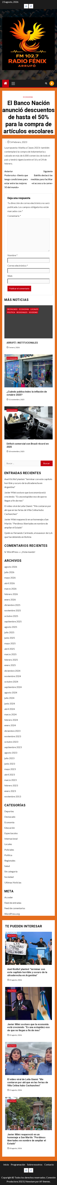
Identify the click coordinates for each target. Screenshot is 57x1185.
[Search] (46, 83)
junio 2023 (9, 763)
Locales (34, 309)
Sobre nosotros (34, 1164)
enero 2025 (10, 665)
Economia (28, 97)
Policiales (9, 849)
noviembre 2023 (12, 736)
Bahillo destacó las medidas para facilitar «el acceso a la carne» (42, 177)
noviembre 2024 (12, 676)
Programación (18, 1164)
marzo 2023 (10, 780)
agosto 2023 (10, 752)
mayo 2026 (10, 577)
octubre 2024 (11, 681)
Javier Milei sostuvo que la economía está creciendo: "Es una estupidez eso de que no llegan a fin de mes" (25, 496)
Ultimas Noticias (12, 882)
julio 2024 (9, 697)
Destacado (12, 309)
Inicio (6, 1164)
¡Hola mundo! (28, 551)
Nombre (12, 255)
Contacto (49, 1164)
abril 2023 (9, 774)
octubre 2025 (11, 616)
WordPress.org (12, 913)
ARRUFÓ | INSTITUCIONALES (22, 342)
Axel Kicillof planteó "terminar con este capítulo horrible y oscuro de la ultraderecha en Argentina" (28, 483)
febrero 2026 (11, 594)
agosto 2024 (10, 692)
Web (9, 275)
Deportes (9, 811)
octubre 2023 (11, 741)
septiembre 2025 (13, 621)
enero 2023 (10, 791)
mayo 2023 (10, 769)
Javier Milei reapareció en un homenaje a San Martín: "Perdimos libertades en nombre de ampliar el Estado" (26, 523)
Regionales (22, 312)
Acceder (8, 897)
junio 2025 (9, 637)
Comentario (14, 215)
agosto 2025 (10, 626)
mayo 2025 (10, 643)
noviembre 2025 (12, 610)
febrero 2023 (11, 785)
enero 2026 (10, 599)
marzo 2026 (10, 588)
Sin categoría (10, 871)
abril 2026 (9, 583)
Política (11, 312)
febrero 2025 (11, 659)
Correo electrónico (17, 265)
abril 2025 (9, 648)
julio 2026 (9, 572)
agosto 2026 (10, 566)
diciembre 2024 (12, 670)
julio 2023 (9, 758)
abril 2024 (9, 709)
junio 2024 (9, 703)
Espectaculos (11, 833)
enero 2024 (10, 725)
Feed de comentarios (14, 908)
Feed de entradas (12, 902)
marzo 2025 (10, 654)
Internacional (11, 838)
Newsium (30, 1181)
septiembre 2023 (13, 747)
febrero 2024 (11, 719)
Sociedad (33, 312)
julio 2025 (9, 632)
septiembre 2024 (13, 687)
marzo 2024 (10, 714)
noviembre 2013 (12, 796)
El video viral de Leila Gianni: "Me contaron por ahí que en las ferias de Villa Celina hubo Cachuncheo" (27, 510)
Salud (7, 866)
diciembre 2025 (12, 605)
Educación (9, 827)
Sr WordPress (11, 551)
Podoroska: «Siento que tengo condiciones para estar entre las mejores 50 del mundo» (16, 179)
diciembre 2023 (12, 730)
